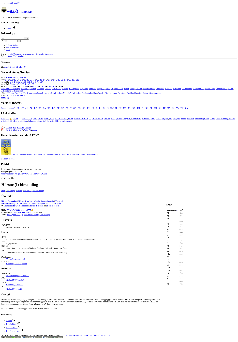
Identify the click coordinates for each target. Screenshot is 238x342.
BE (35, 108)
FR (67, 108)
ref (11, 95)
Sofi (44, 121)
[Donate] (16, 338)
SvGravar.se (66, 121)
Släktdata (23, 121)
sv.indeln (4, 121)
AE (13, 108)
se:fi (13, 67)
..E (87, 119)
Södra (12, 86)
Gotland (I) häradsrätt (14, 284)
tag (8, 97)
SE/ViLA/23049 (13, 210)
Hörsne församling (9, 201)
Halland (65, 89)
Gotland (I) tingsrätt (14, 289)
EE (62, 108)
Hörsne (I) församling (44, 54)
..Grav (212, 119)
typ (17, 77)
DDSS (70, 119)
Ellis (101, 119)
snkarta (39, 121)
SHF (10, 121)
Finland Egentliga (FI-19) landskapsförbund (25, 93)
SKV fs (16, 121)
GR (79, 108)
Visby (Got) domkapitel (15, 259)
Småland (138, 89)
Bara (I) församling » (15, 215)
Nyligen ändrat (12, 45)
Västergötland (198, 89)
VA (177, 108)
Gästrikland (56, 89)
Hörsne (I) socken (25, 201)
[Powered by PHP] (27, 338)
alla (21, 77)
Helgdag (165, 119)
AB (11, 80)
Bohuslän (25, 89)
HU (88, 108)
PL (143, 108)
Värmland (177, 89)
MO (124, 108)
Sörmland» (160, 89)
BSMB (46, 119)
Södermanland (149, 89)
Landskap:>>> (7, 89)
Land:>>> (5, 108)
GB (74, 108)
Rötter (206, 119)
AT (22, 108)
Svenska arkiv (28, 54)
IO (93, 108)
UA (168, 108)
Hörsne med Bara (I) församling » (37, 215)
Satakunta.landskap (89, 93)
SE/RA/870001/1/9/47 (22, 212)
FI (17, 67)
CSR (52, 119)
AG (26, 119)
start (5, 67)
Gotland (48, 89)
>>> (23, 119)
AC (73, 80)
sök (170, 119)
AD (7, 119)
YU (181, 108)
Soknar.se (32, 121)
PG (17, 130)
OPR (28, 82)
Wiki (26, 130)
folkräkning (199, 119)
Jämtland (92, 89)
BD (77, 80)
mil (25, 77)
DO (10, 130)
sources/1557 (26, 210)
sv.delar (232, 119)
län (18, 95)
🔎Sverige (10, 191)
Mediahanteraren (12, 47)
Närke (126, 89)
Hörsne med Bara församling (16, 206)
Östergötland (6, 91)
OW (21, 130)
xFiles (3, 97)
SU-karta (50, 121)
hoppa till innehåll (13, 3)
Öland (230, 89)
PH (138, 108)
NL (129, 108)
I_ (30, 80)
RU (147, 108)
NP (30, 130)
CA (44, 108)
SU (160, 108)
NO (24, 67)
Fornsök (107, 119)
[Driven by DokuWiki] (58, 338)
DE (53, 108)
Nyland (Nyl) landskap (72, 93)
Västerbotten (187, 89)
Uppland (168, 89)
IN (100, 108)
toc (14, 77)
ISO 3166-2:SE (61, 119)
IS (108, 108)
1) (177, 210)
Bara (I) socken (53, 206)
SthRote (58, 121)
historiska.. (146, 119)
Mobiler (28, 127)
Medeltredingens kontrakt (44, 201)
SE (9, 67)
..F (90, 119)
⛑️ (2, 130)
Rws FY (14, 154)
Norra (12, 84)
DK (20, 67)
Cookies (9, 127)
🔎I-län (19, 191)
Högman (126, 119)
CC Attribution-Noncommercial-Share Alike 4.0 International (86, 335)
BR (40, 108)
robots (34, 130)
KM (112, 108)
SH (155, 108)
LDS (153, 119)
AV (30, 119)
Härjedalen (84, 89)
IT (116, 108)
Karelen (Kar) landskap (53, 93)
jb (24, 95)
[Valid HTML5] (37, 338)
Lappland (100, 89)
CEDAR (95, 119)
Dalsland (40, 89)
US (173, 108)
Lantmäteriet (136, 119)
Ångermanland (221, 89)
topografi (176, 119)
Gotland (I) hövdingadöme (16, 264)
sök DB (77, 119)
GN (83, 108)
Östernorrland (17, 91)
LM (22, 82)
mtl (21, 95)
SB (7, 130)
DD (48, 108)
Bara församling (8, 203)
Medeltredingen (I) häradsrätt (17, 276)
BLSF (35, 119)
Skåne (132, 89)
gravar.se (119, 119)
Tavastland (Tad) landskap (128, 93)
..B (81, 119)
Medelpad (109, 89)
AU (26, 108)
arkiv (3, 191)
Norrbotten (118, 89)
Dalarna (33, 89)
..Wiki (158, 119)
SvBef (15, 119)
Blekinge (16, 89)
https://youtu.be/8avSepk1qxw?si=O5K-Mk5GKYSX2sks (24, 174)
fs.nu (113, 119)
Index (8, 50)
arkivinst (190, 119)
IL (96, 108)
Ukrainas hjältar (39, 154)
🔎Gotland (27, 191)
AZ (31, 108)
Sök (26, 38)
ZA (186, 108)
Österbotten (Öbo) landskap (150, 93)
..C (84, 119)
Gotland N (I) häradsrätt (15, 280)
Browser (20, 127)
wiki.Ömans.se (15, 54)
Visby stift (59, 201)
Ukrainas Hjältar (25, 154)
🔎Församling (38, 191)
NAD (3, 119)
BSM (40, 119)
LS (14, 130)
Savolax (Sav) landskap (107, 93)
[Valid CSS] (48, 338)
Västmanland (210, 89)
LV (120, 108)
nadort (183, 119)
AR (18, 108)
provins (9, 77)
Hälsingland (74, 89)
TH (164, 108)
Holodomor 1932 (8, 159)
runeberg (224, 119)
